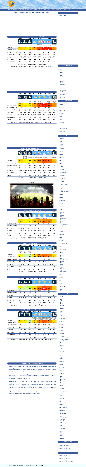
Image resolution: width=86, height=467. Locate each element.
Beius (61, 153)
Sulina (61, 129)
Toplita (61, 277)
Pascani (61, 233)
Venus (61, 132)
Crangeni (62, 327)
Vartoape (62, 429)
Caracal (61, 173)
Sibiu (61, 258)
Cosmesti (62, 326)
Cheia (61, 78)
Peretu (61, 374)
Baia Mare (62, 148)
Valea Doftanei (63, 90)
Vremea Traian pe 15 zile (65, 460)
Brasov (44, 9)
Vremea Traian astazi (64, 444)
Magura (61, 357)
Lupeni (61, 210)
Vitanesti (61, 435)
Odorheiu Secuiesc (64, 224)
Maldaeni (62, 358)
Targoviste (62, 267)
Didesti (61, 331)
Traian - (63, 15)
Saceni (61, 392)
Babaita (61, 297)
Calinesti (61, 315)
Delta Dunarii (62, 109)
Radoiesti (62, 388)
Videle (61, 432)
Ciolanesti (62, 321)
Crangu (61, 328)
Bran (61, 70)
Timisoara (27, 9)
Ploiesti (52, 9)
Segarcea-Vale (63, 403)
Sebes (61, 255)
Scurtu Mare (62, 400)
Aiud (61, 141)
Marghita (62, 213)
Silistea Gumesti (63, 407)
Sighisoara (62, 261)
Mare (61, 119)
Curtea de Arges (63, 184)
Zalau (61, 289)
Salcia (61, 395)
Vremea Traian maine (64, 445)
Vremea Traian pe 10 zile (65, 455)
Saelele (61, 394)
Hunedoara (62, 204)
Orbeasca (62, 373)
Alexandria (62, 144)
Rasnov (61, 87)
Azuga (61, 69)
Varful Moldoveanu (64, 93)
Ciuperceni (62, 323)
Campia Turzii (63, 167)
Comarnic (62, 79)
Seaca (61, 401)
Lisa (61, 352)
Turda (61, 280)
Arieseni (61, 67)
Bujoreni (61, 311)
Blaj (60, 156)
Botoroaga (62, 306)
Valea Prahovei (63, 91)
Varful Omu (62, 94)
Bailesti (61, 150)
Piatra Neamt (62, 236)
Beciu (61, 300)
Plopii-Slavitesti (63, 379)
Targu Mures (62, 270)
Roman (61, 247)
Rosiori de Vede (63, 249)
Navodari (62, 122)
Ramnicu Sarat (63, 241)
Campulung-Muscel (64, 172)
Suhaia (61, 414)
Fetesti (61, 196)
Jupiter (61, 113)
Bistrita (61, 154)
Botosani (61, 157)
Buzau (61, 163)
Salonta (61, 252)
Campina (62, 76)
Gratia (61, 348)
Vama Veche (62, 131)
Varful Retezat (63, 96)
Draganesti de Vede (64, 337)
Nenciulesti (62, 370)
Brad (61, 159)
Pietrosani (62, 377)
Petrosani (62, 234)
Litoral (61, 114)
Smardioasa (62, 410)
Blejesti (61, 303)
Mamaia (61, 116)
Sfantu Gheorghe (63, 128)
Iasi (31, 9)
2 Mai (61, 103)
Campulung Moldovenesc (65, 170)
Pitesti (61, 237)
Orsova (61, 231)
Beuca (61, 302)
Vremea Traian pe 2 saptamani (66, 461)
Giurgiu (61, 203)
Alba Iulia (62, 142)
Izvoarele (62, 351)
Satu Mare (62, 253)
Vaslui (61, 284)
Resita (61, 246)
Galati (49, 9)
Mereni (61, 363)
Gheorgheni (62, 200)
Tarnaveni (62, 273)
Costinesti (62, 107)
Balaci (61, 299)
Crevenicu (62, 330)
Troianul (61, 425)
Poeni (61, 382)
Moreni (61, 221)
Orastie (61, 230)
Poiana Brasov (63, 84)
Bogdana (62, 305)
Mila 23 (61, 120)
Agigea (61, 104)
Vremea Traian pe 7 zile (65, 450)
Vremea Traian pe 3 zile (65, 447)
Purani (61, 385)
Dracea (61, 334)
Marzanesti (62, 360)
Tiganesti (62, 420)
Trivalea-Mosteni (63, 423)
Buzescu (61, 314)
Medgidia (62, 215)
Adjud (61, 139)
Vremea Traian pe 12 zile (65, 457)
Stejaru (61, 411)
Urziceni (61, 283)
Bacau (65, 9)
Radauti (61, 240)
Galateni (61, 346)
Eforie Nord (62, 110)
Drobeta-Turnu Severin (65, 191)
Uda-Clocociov (63, 428)
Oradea (57, 9)
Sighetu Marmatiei (64, 259)
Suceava (61, 265)
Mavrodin (62, 361)
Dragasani (62, 190)
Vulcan (61, 287)
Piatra (61, 376)
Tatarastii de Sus (63, 419)
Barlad (61, 151)
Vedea (61, 431)
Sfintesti (61, 404)
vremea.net (11, 8)
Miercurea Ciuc (63, 218)
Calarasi (61, 166)
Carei (61, 176)
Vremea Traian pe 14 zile (65, 458)
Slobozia (61, 264)
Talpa (61, 416)
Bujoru (61, 312)
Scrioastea (62, 398)
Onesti (61, 227)
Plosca (61, 380)
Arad (68, 9)
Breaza (61, 73)
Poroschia (62, 383)
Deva (61, 187)
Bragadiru (62, 308)
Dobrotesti (62, 333)
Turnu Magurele (63, 281)
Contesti (61, 324)
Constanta (35, 9)
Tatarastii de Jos (63, 417)
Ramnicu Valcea (63, 243)
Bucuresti (15, 9)
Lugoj (61, 209)
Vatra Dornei (62, 97)
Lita (60, 354)
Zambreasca (62, 437)
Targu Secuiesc (63, 271)
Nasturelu (62, 367)
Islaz (61, 349)
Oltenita (61, 225)
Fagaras (61, 81)
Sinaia (61, 88)
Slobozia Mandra (63, 408)
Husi (61, 206)
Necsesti (61, 368)
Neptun (61, 123)
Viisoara (61, 434)
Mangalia (62, 117)
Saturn (61, 126)
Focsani (61, 197)
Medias (61, 216)
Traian (61, 422)
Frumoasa (62, 343)
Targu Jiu (62, 268)
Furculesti (62, 345)
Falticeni (61, 194)
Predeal (61, 85)
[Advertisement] (32, 24)
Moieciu (61, 82)
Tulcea (61, 279)
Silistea (61, 406)
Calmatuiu (62, 317)
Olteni (61, 371)
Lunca (61, 355)
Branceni (62, 309)
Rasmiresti (62, 389)
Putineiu (61, 386)
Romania (10, 9)
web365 (44, 465)
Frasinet (61, 342)
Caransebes (62, 175)
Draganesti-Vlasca (64, 339)
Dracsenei (62, 336)
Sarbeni (61, 397)
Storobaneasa (63, 413)
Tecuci (61, 274)
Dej (60, 185)
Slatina (61, 262)
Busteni (61, 75)
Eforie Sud (62, 112)
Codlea (61, 179)
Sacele (61, 250)
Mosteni (61, 364)
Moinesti (61, 219)
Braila (61, 9)
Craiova (40, 9)
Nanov (61, 366)
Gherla (61, 201)
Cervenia (62, 320)
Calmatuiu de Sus (63, 318)
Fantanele (62, 340)
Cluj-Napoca (21, 9)
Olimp (61, 125)
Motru (61, 222)
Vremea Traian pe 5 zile (65, 448)
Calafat (61, 164)
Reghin (61, 244)
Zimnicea (62, 290)
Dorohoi (61, 188)
